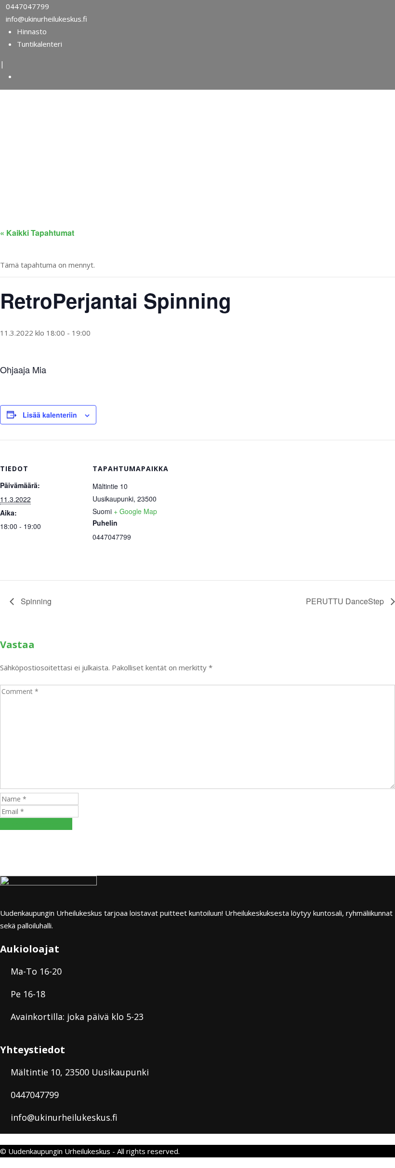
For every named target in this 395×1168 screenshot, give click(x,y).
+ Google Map (135, 511)
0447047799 (27, 6)
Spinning (35, 601)
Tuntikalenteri (39, 44)
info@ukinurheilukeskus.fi (46, 19)
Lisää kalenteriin (50, 415)
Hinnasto (32, 31)
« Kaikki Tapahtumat (37, 232)
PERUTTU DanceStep (346, 601)
